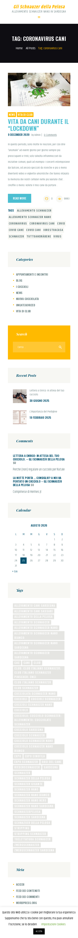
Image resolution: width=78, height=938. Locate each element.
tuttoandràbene (39, 236)
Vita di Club (25, 114)
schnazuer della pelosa (32, 823)
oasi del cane (52, 762)
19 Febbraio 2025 (40, 417)
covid (61, 223)
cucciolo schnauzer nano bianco (33, 748)
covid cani (33, 230)
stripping (21, 828)
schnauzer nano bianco (32, 795)
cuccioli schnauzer (46, 699)
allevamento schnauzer (34, 210)
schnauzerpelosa (27, 811)
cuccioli (20, 699)
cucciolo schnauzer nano (33, 741)
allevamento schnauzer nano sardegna (36, 645)
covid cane (16, 230)
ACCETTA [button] (39, 931)
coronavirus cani (42, 223)
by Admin (36, 135)
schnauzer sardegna (29, 817)
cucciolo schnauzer (29, 735)
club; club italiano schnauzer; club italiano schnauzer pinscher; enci (37, 672)
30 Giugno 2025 (39, 400)
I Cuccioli (22, 286)
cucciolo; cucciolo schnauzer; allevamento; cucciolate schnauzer (38, 720)
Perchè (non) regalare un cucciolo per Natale (39, 469)
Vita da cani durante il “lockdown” (38, 125)
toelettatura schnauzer (32, 839)
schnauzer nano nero (30, 800)
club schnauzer (26, 688)
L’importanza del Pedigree (43, 412)
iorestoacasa (53, 230)
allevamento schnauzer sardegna (32, 655)
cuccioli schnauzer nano (33, 704)
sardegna (51, 767)
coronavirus (18, 223)
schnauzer (16, 236)
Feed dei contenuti (28, 890)
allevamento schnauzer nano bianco (36, 635)
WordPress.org (26, 902)
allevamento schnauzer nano (30, 217)
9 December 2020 (19, 134)
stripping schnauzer (30, 834)
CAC (17, 663)
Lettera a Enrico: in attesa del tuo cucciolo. (47, 393)
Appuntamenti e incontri (32, 274)
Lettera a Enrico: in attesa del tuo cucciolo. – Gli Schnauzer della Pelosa (39, 457)
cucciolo (21, 710)
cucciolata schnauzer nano (35, 693)
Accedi (20, 884)
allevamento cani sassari (33, 611)
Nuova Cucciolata (27, 298)
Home (19, 48)
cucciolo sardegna (28, 729)
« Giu (14, 571)
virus (57, 236)
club (37, 663)
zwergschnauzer (26, 845)
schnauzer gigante (28, 784)
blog (19, 280)
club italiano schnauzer (32, 682)
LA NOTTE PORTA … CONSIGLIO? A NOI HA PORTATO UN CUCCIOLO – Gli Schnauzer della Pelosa (37, 481)
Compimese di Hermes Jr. (27, 491)
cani (27, 663)
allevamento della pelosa (33, 616)
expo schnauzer (26, 762)
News (12, 114)
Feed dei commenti (27, 896)
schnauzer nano (26, 789)
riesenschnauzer (27, 767)
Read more (19, 198)
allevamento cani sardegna (34, 605)
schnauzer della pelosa (32, 778)
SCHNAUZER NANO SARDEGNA (33, 806)
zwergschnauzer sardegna (34, 850)
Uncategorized (25, 305)
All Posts (30, 48)
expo (17, 756)
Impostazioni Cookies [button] (53, 924)
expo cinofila (35, 756)
